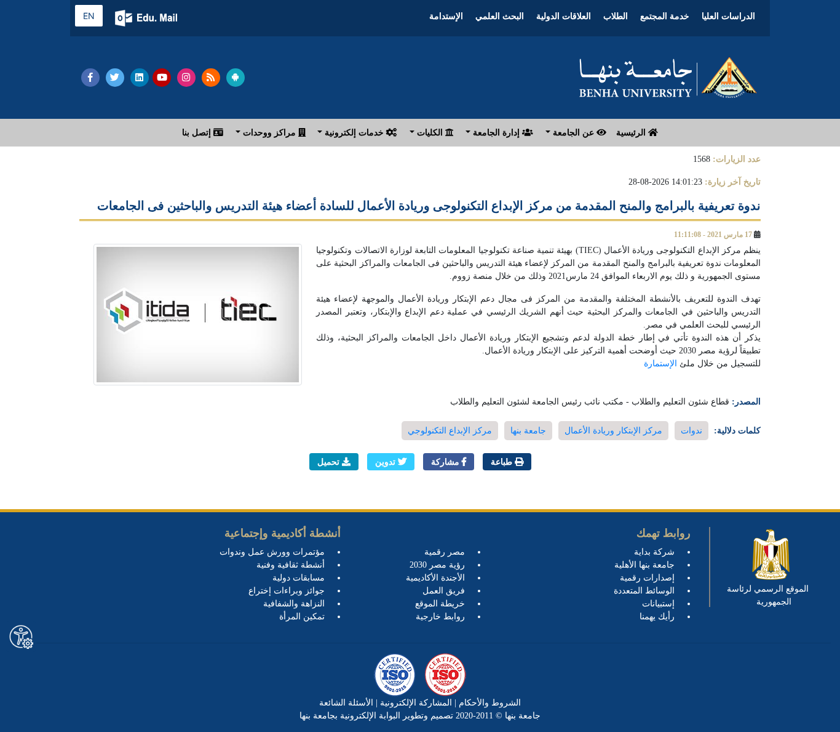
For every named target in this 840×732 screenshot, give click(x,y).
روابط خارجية (440, 616)
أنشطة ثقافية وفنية (290, 564)
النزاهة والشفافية (294, 603)
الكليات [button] (429, 132)
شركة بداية (654, 552)
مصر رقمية (444, 552)
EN (89, 15)
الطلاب (615, 16)
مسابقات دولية (298, 577)
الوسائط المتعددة (644, 590)
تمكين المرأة (302, 616)
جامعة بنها (528, 430)
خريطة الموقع (440, 603)
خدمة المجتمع (664, 16)
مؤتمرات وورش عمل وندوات (272, 552)
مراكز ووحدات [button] (269, 132)
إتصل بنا (197, 132)
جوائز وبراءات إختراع (286, 590)
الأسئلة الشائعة (346, 702)
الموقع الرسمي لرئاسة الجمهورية (768, 595)
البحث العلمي (499, 16)
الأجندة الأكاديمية (435, 577)
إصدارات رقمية (647, 577)
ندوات (691, 430)
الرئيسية (632, 132)
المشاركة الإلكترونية (415, 702)
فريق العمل (443, 590)
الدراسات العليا (728, 16)
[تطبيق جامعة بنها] (235, 77)
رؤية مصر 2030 (437, 564)
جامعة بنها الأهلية (644, 564)
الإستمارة (660, 363)
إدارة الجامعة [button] (496, 132)
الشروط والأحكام (488, 702)
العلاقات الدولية (563, 16)
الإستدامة (446, 16)
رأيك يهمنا (657, 616)
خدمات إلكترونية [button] (354, 132)
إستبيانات (658, 603)
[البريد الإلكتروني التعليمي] (147, 18)
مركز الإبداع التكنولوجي (450, 430)
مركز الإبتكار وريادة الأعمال (613, 430)
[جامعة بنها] (668, 77)
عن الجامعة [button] (573, 132)
